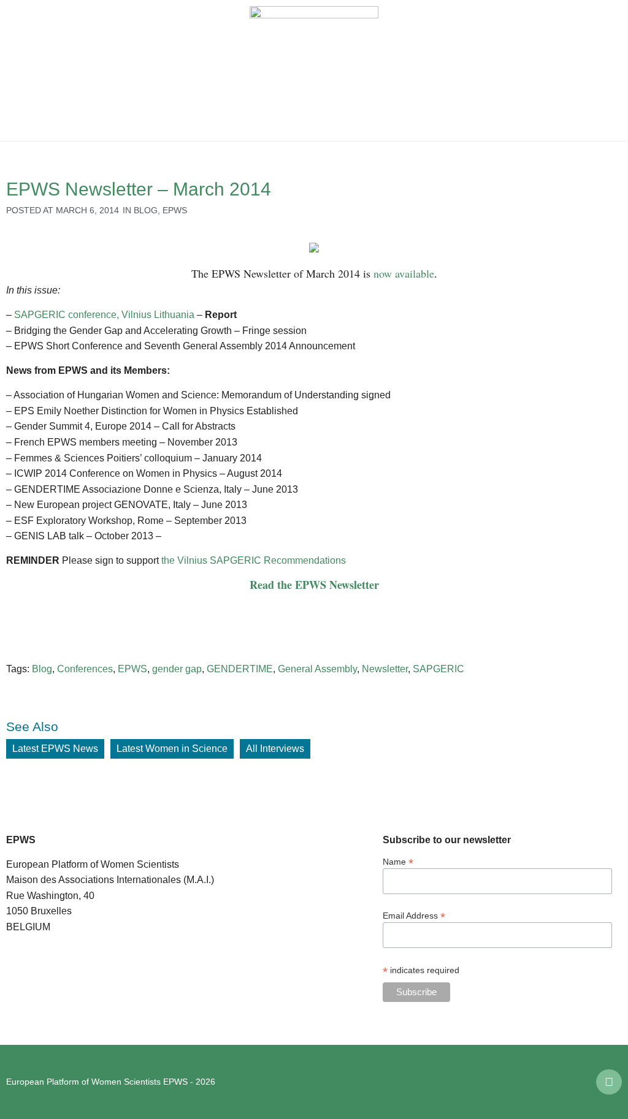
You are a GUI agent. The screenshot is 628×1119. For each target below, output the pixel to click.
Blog (146, 210)
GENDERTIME (240, 669)
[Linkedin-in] (609, 1082)
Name (398, 861)
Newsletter (385, 669)
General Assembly (317, 669)
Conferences (85, 669)
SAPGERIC (438, 669)
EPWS (175, 210)
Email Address (414, 915)
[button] (18, 70)
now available (403, 273)
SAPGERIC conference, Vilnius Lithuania (104, 314)
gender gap (177, 669)
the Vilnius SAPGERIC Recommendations (253, 560)
